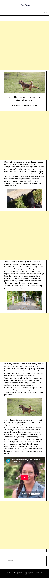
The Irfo (24, 5)
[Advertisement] (24, 45)
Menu (44, 13)
